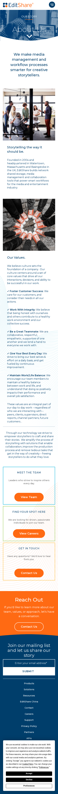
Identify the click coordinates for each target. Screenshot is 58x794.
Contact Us (29, 573)
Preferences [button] (44, 767)
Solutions (29, 689)
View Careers (29, 533)
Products (29, 683)
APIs (29, 738)
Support (29, 720)
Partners (29, 732)
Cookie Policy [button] (27, 764)
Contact (29, 707)
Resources (29, 695)
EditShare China (29, 701)
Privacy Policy (29, 726)
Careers (29, 714)
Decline (29, 780)
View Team (29, 497)
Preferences (29, 786)
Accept (29, 773)
